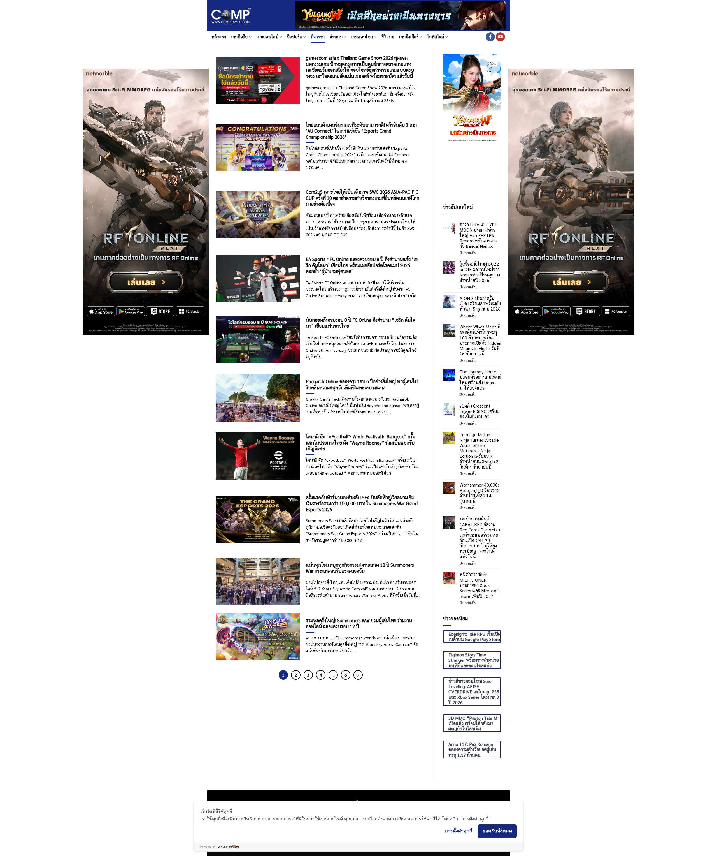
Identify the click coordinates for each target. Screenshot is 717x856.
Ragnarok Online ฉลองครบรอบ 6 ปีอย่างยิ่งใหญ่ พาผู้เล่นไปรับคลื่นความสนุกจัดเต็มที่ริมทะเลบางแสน (362, 384)
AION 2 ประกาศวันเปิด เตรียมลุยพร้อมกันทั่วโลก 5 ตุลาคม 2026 (480, 303)
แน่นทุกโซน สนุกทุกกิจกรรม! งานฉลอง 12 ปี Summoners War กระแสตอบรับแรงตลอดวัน (360, 568)
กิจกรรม (318, 36)
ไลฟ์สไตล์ (435, 36)
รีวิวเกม (388, 36)
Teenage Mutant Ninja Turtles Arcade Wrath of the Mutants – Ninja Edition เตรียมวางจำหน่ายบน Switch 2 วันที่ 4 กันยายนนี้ (479, 450)
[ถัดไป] (358, 675)
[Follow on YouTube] (500, 37)
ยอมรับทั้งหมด (497, 831)
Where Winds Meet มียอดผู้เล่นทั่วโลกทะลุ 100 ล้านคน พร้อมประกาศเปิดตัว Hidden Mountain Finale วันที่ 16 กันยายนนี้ (480, 340)
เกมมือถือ (239, 36)
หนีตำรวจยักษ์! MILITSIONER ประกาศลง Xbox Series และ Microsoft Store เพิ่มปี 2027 (480, 585)
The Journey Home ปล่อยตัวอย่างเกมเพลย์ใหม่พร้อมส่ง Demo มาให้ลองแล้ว (480, 379)
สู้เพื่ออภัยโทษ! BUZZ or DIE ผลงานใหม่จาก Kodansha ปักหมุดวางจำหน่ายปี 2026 (480, 272)
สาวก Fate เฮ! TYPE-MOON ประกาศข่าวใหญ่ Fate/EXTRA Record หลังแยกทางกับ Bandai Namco (479, 235)
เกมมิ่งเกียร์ (408, 36)
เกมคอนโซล (362, 36)
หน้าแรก (218, 36)
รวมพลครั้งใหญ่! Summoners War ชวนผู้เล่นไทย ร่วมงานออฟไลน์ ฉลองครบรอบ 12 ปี (359, 623)
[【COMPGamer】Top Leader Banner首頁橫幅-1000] (400, 15)
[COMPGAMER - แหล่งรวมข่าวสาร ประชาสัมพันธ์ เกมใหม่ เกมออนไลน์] (231, 16)
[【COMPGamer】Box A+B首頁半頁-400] (472, 97)
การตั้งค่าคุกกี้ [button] (458, 831)
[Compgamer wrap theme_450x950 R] (571, 201)
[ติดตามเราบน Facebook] (490, 37)
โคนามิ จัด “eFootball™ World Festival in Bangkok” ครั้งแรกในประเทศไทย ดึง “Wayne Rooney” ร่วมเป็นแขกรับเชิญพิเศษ (360, 443)
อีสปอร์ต (294, 36)
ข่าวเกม (336, 36)
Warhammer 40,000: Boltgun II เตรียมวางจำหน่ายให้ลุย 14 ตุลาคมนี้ (479, 493)
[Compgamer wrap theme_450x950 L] (146, 201)
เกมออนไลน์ (267, 36)
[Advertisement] (472, 172)
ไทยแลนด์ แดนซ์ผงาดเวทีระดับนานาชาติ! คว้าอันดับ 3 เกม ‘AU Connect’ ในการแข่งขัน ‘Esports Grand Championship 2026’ (361, 131)
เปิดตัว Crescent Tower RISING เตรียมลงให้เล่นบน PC (480, 411)
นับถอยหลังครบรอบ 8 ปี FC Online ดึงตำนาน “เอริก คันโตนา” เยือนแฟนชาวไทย (360, 323)
